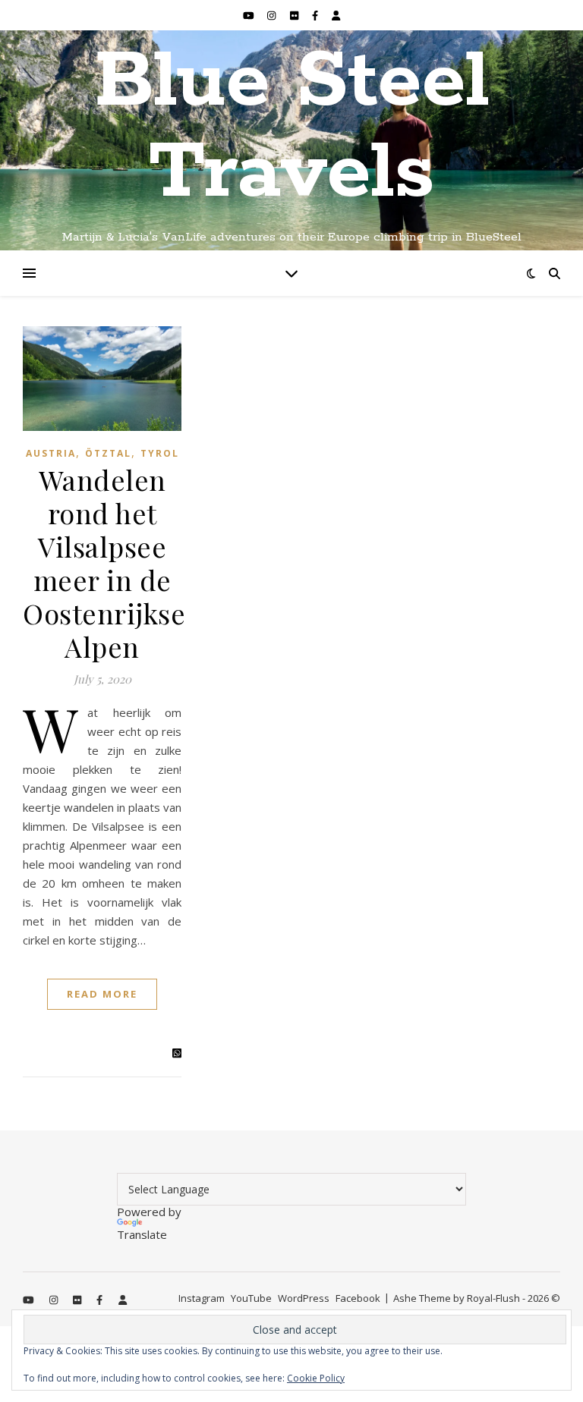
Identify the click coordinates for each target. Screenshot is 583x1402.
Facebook (358, 1298)
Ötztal (108, 453)
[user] (336, 15)
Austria (51, 453)
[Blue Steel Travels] (291, 140)
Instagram (201, 1298)
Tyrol (159, 453)
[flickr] (295, 15)
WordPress (303, 1298)
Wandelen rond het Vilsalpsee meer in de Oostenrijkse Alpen (104, 563)
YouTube (251, 1298)
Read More (102, 994)
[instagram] (272, 15)
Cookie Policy (316, 1378)
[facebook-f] (316, 15)
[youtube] (250, 15)
